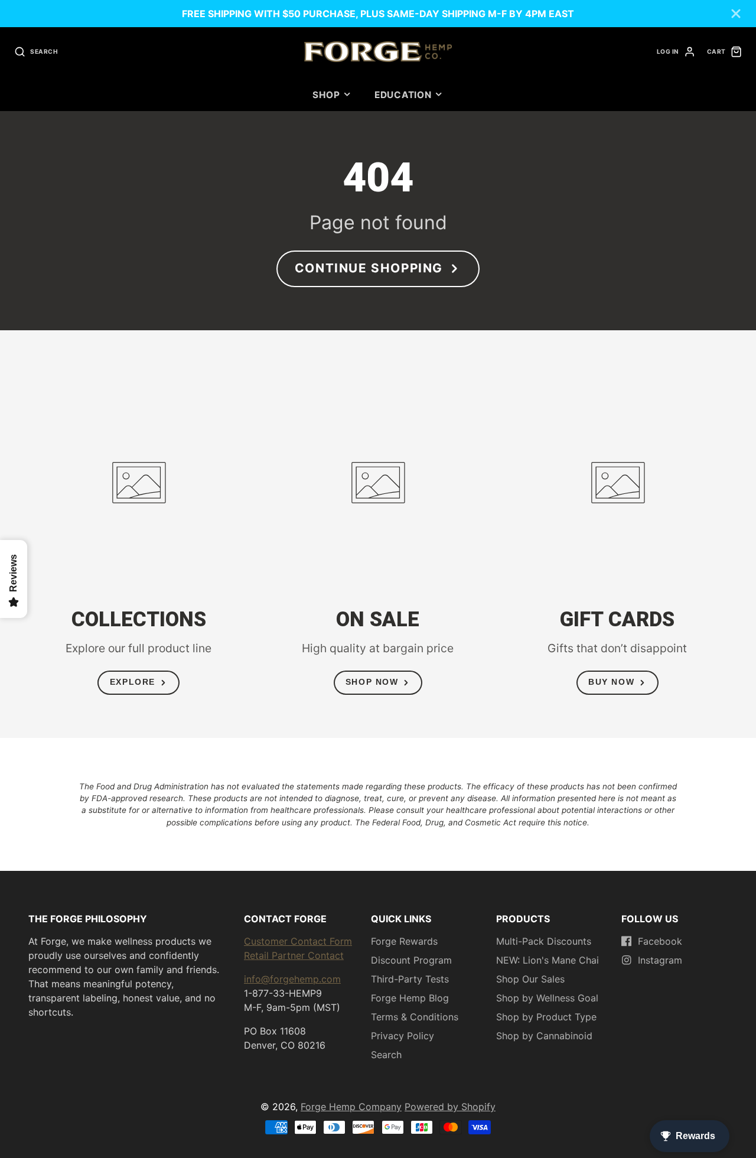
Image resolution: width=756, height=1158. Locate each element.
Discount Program (411, 960)
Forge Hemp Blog (410, 998)
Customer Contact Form (298, 941)
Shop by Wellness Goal (547, 998)
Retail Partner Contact (294, 955)
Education (403, 94)
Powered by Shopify (450, 1107)
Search (386, 1055)
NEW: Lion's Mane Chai (547, 960)
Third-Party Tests (410, 979)
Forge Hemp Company (351, 1107)
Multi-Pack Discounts (543, 941)
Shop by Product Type (546, 1017)
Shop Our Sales (530, 979)
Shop (326, 94)
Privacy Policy (402, 1036)
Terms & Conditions (414, 1017)
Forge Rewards (404, 941)
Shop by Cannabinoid (544, 1036)
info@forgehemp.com (292, 979)
